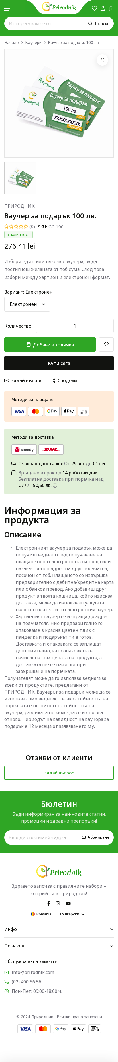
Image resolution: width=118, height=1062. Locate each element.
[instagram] (58, 903)
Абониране (98, 837)
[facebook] (48, 903)
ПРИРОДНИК (19, 206)
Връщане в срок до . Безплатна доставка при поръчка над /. (61, 479)
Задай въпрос (26, 380)
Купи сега (59, 363)
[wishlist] (94, 8)
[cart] (111, 8)
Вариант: (28, 292)
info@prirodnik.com (33, 972)
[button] (7, 9)
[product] (102, 60)
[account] (103, 8)
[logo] (59, 6)
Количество (18, 326)
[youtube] (68, 903)
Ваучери (33, 42)
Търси (101, 23)
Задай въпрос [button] (59, 773)
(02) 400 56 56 (26, 982)
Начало (11, 42)
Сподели (67, 380)
